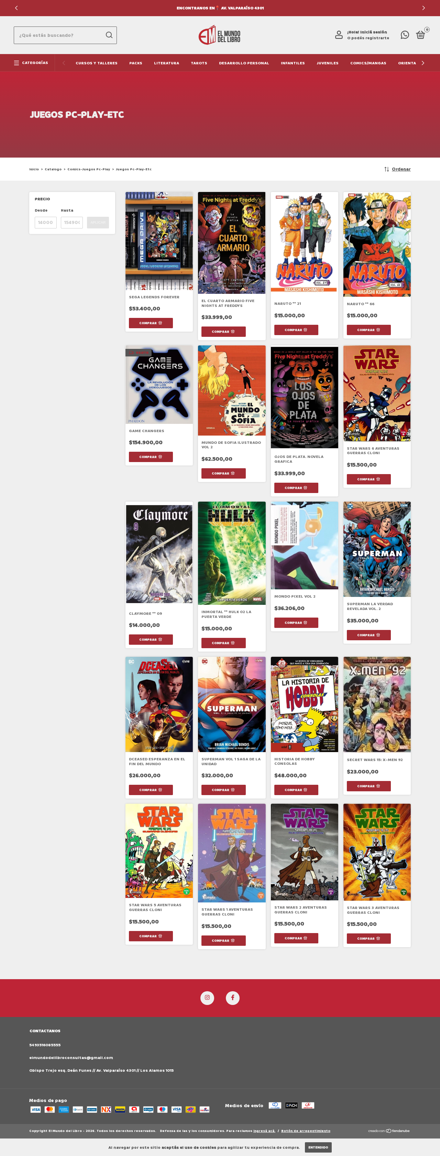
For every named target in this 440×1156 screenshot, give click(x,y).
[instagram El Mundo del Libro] (207, 998)
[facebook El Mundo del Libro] (233, 998)
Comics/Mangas (368, 63)
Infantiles (293, 63)
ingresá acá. (264, 1130)
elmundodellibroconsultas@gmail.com (71, 1058)
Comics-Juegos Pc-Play (88, 169)
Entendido (318, 1147)
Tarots (199, 63)
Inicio (34, 169)
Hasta (67, 210)
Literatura (166, 63)
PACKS (135, 63)
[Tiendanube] (389, 1131)
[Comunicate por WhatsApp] (404, 36)
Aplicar (98, 222)
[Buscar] (108, 35)
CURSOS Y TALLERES (97, 63)
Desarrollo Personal (244, 63)
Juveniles (328, 63)
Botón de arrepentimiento (305, 1130)
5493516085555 (44, 1045)
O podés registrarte (368, 38)
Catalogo (53, 169)
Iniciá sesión (373, 32)
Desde (41, 210)
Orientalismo (413, 63)
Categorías (35, 63)
